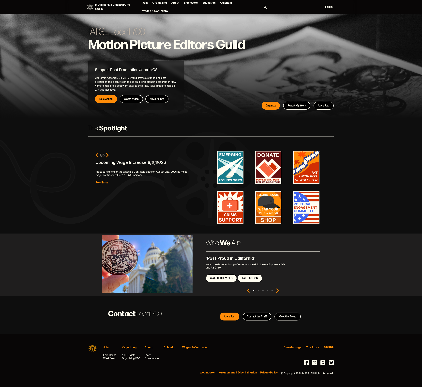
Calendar (226, 2)
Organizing (159, 2)
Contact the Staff (257, 316)
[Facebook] (306, 362)
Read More (102, 182)
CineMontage (292, 347)
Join (145, 2)
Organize (271, 105)
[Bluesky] (331, 362)
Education (209, 2)
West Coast (109, 358)
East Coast (109, 355)
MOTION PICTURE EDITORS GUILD (112, 7)
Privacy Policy (269, 372)
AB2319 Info (157, 99)
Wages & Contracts (155, 11)
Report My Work (296, 105)
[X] (314, 362)
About (175, 2)
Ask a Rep (323, 105)
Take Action (250, 278)
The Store (312, 347)
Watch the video (221, 278)
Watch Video (131, 99)
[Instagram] (322, 362)
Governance (152, 358)
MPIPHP (329, 347)
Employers (191, 2)
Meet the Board (287, 316)
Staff (148, 355)
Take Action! (106, 99)
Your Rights (128, 355)
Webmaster (207, 372)
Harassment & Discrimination (237, 372)
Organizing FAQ (131, 358)
